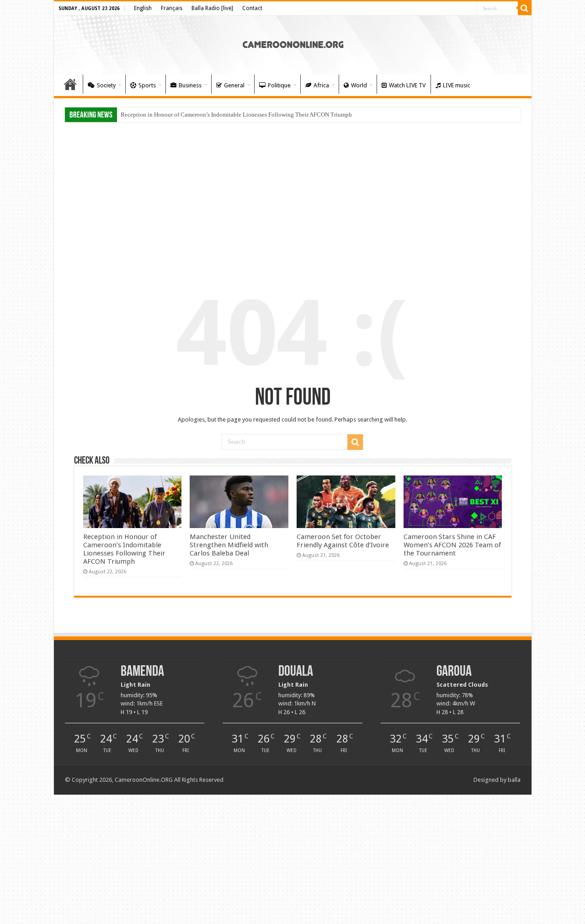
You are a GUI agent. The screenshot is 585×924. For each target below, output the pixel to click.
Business (190, 85)
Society (106, 85)
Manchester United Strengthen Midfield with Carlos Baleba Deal (229, 545)
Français (171, 8)
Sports (147, 85)
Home (70, 84)
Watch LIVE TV (407, 85)
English (143, 8)
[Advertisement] (293, 198)
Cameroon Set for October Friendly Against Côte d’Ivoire (343, 541)
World (359, 85)
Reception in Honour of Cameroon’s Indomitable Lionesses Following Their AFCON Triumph (236, 114)
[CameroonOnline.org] (293, 43)
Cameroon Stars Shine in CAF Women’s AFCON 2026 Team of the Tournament (452, 545)
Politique (279, 85)
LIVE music (456, 85)
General (234, 85)
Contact (252, 8)
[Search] (525, 8)
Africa (321, 85)
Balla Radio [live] (212, 8)
